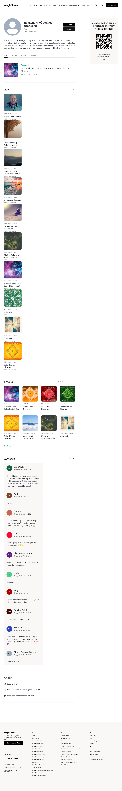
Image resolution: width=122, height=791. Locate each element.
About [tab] (34, 55)
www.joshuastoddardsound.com (20, 696)
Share (69, 29)
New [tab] (6, 55)
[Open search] (96, 5)
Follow (69, 25)
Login (101, 5)
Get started (112, 5)
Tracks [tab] (14, 55)
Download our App (13, 743)
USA (8, 755)
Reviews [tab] (24, 55)
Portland (27, 29)
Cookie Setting (12, 758)
